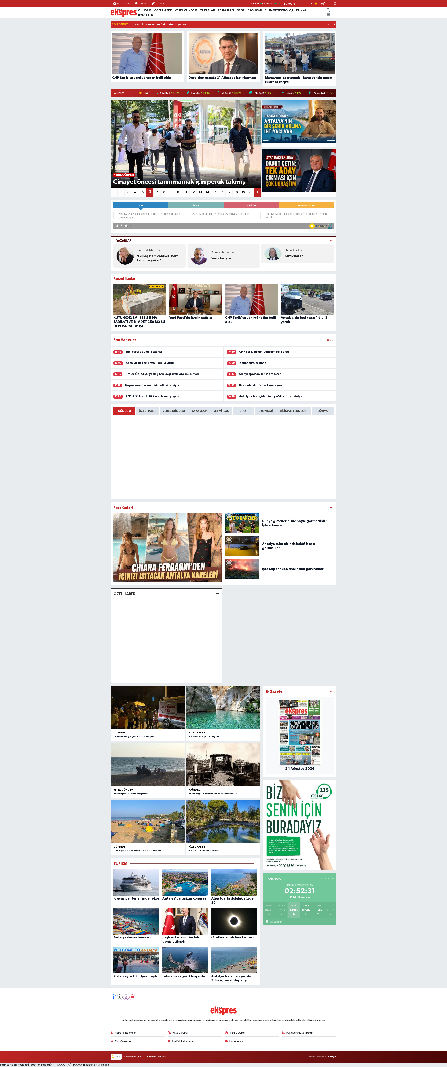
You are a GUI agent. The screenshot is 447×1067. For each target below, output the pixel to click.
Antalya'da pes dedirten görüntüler (137, 850)
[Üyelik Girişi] (333, 3)
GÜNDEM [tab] (124, 411)
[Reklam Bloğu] (299, 824)
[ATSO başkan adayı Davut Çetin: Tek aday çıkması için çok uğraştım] (299, 171)
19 (243, 192)
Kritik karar (220, 256)
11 (185, 192)
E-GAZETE (145, 14)
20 (250, 192)
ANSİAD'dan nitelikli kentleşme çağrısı (152, 396)
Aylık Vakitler (275, 922)
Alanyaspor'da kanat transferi (260, 374)
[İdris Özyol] (273, 255)
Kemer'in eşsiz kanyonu (204, 736)
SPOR (241, 10)
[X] (120, 997)
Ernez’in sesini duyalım (303, 258)
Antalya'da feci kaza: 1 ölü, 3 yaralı (150, 362)
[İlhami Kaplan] (199, 253)
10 (179, 192)
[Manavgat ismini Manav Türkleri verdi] (223, 764)
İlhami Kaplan (219, 250)
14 (207, 192)
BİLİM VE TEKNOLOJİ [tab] (294, 411)
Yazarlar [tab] (123, 240)
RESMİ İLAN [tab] (221, 411)
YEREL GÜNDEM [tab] (174, 411)
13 (200, 192)
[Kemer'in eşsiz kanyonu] (223, 707)
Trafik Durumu (237, 1032)
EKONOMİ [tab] (266, 411)
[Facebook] (113, 997)
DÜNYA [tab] (323, 411)
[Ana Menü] (328, 15)
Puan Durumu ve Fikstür (299, 1032)
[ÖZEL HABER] (217, 593)
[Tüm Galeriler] (332, 507)
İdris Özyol (292, 252)
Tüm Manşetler (123, 1041)
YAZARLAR (207, 10)
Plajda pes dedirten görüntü (132, 793)
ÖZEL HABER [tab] (147, 411)
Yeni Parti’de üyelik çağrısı (144, 351)
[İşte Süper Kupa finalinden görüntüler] (242, 568)
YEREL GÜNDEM (186, 10)
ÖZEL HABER (163, 10)
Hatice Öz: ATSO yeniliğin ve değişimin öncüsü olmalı (162, 374)
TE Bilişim (331, 1056)
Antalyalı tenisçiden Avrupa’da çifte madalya (270, 396)
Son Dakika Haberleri (183, 1041)
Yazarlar (160, 3)
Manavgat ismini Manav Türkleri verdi (213, 793)
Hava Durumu (180, 1032)
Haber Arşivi (236, 1041)
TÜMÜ (329, 339)
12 (193, 192)
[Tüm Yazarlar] (332, 240)
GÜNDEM (144, 10)
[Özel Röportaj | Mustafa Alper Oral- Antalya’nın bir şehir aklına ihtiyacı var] (299, 121)
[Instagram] (126, 997)
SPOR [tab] (243, 411)
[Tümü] (332, 691)
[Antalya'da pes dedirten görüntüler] (148, 821)
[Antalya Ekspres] (124, 12)
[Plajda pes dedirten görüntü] (148, 764)
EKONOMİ (255, 10)
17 (229, 192)
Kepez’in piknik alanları (204, 850)
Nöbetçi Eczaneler (125, 1032)
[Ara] (328, 10)
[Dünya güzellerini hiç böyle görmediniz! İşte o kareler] (242, 523)
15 (215, 192)
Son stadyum (147, 258)
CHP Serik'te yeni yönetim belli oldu (264, 351)
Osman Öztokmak (148, 252)
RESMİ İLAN (226, 10)
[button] (329, 24)
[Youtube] (132, 997)
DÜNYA (301, 10)
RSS (117, 1056)
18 (236, 192)
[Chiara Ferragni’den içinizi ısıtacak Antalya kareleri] (167, 547)
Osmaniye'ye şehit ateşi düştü (133, 736)
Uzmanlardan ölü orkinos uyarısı (261, 385)
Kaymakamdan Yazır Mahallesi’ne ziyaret (154, 385)
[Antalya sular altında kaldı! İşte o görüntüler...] (242, 545)
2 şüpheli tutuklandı (253, 362)
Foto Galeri (123, 3)
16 (222, 192)
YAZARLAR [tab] (199, 411)
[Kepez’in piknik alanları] (223, 821)
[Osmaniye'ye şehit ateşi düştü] (148, 707)
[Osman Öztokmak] (125, 255)
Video (142, 3)
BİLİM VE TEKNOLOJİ (279, 10)
